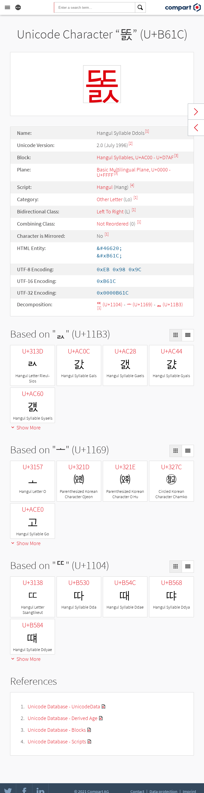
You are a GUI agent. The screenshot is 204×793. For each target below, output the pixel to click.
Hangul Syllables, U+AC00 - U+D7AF (135, 157)
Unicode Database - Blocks (57, 729)
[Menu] (7, 7)
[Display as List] (188, 335)
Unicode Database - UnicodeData (64, 706)
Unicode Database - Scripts (57, 741)
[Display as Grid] (175, 335)
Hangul (105, 187)
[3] (176, 155)
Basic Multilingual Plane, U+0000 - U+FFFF (134, 172)
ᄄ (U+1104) (109, 304)
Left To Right (110, 211)
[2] (131, 143)
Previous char (196, 128)
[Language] (18, 7)
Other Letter (109, 199)
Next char (196, 112)
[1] (147, 130)
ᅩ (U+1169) (139, 304)
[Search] (140, 7)
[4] (132, 185)
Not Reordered (113, 223)
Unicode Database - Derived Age (62, 718)
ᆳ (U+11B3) (170, 304)
